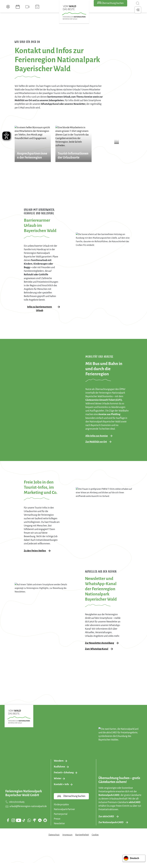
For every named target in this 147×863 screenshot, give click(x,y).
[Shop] (37, 6)
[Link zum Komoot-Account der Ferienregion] (39, 820)
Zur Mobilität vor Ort (96, 441)
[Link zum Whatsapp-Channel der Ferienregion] (29, 820)
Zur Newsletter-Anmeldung (99, 643)
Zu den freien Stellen (35, 551)
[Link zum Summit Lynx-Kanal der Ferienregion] (45, 820)
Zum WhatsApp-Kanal (96, 649)
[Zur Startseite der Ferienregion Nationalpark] (74, 12)
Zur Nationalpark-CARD (110, 822)
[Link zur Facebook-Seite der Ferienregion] (8, 820)
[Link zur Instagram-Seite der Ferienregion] (13, 820)
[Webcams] (27, 6)
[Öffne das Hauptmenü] (137, 9)
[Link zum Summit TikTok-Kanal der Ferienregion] (24, 820)
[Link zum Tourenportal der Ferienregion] (34, 820)
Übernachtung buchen (112, 3)
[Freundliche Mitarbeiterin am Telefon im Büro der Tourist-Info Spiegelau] (33, 144)
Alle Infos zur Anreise (96, 436)
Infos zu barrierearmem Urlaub (39, 309)
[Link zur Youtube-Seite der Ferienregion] (18, 820)
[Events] (17, 6)
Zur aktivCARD (106, 816)
